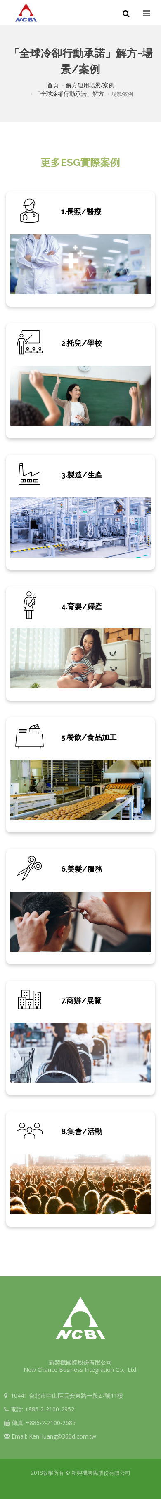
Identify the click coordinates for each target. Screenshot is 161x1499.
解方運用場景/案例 (90, 85)
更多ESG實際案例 (80, 162)
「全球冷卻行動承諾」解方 (69, 94)
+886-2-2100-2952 (49, 1409)
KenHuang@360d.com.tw (62, 1436)
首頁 (53, 85)
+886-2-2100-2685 (51, 1423)
